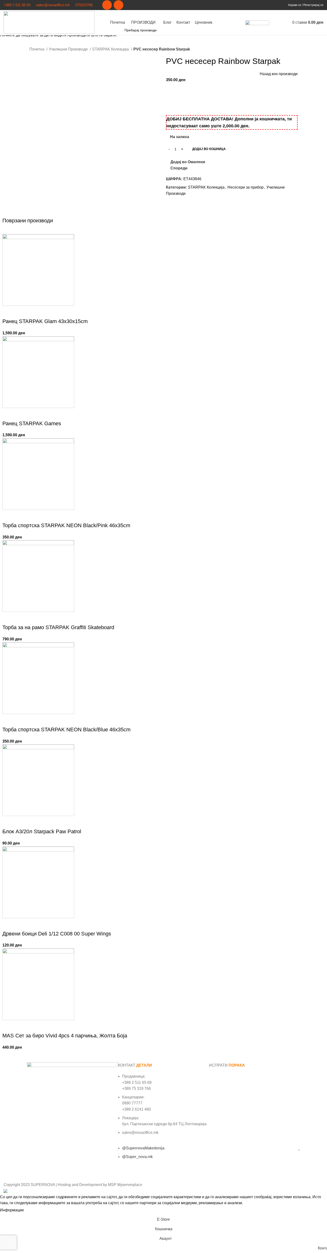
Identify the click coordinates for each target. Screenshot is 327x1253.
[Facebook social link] (107, 5)
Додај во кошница (209, 149)
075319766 (84, 5)
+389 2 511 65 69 (17, 5)
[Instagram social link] (118, 5)
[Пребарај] (275, 22)
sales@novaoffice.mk (53, 5)
